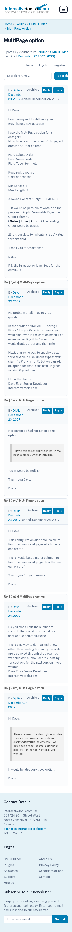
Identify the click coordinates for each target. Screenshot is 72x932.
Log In (43, 65)
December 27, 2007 (31, 56)
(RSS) (51, 56)
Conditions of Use (51, 871)
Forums (20, 24)
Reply (47, 90)
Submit (60, 919)
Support (9, 877)
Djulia (16, 90)
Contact (44, 877)
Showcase (11, 871)
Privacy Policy (49, 865)
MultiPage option (19, 28)
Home (8, 24)
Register (59, 65)
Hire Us (9, 883)
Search (63, 76)
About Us (45, 859)
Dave (16, 292)
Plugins (9, 865)
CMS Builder (38, 24)
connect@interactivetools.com (25, 829)
